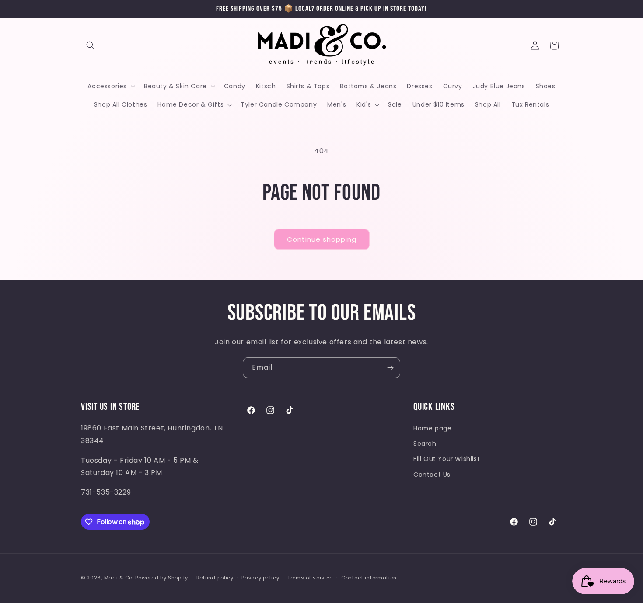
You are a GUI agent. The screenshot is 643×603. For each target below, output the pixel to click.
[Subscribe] (390, 367)
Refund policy (215, 577)
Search (425, 443)
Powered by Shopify (161, 577)
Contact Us (432, 474)
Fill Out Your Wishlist (446, 458)
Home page (432, 428)
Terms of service (310, 577)
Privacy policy (260, 577)
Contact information (369, 577)
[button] (90, 45)
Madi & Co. (119, 577)
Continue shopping (321, 239)
